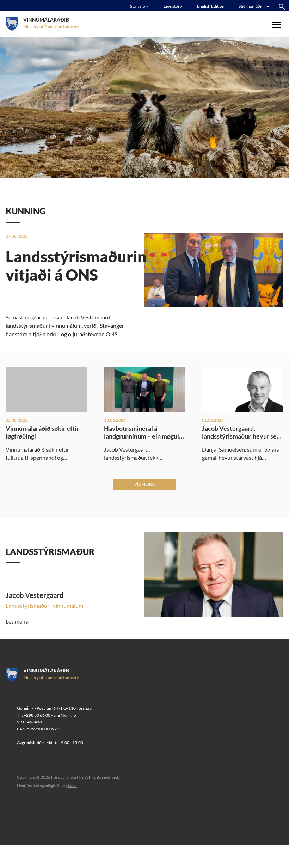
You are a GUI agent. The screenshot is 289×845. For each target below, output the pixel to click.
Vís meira (144, 484)
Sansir (72, 785)
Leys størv (173, 6)
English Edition (211, 6)
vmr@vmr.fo (64, 715)
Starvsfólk (139, 6)
